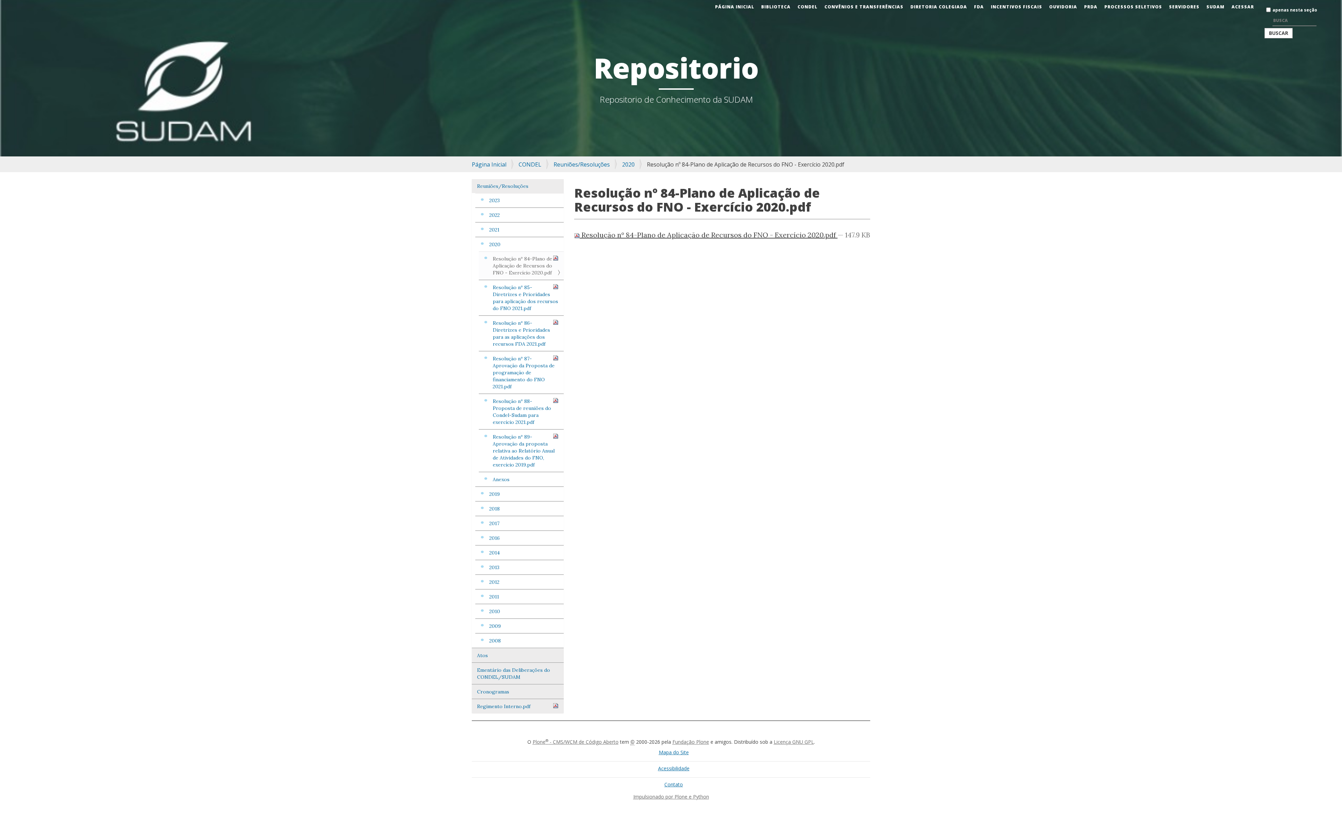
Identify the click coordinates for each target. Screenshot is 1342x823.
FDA (979, 7)
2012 (494, 582)
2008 (495, 641)
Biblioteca (776, 7)
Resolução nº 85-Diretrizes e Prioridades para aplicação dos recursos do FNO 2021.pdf (525, 297)
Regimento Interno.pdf (504, 706)
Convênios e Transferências (863, 7)
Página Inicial (734, 7)
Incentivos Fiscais (1016, 7)
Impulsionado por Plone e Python (671, 796)
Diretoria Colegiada (938, 7)
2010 (494, 611)
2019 (494, 494)
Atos (482, 655)
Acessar (1243, 7)
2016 (494, 538)
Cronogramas (493, 692)
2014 (494, 553)
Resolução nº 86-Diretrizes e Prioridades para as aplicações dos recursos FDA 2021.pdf (521, 333)
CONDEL (807, 7)
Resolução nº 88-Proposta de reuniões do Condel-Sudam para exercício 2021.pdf (522, 411)
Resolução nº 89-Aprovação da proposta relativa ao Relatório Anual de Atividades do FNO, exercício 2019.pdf (524, 451)
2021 (494, 230)
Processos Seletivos (1133, 7)
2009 (495, 626)
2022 (494, 215)
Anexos (501, 479)
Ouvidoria (1063, 7)
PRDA (1090, 7)
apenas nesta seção (1294, 10)
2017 (494, 523)
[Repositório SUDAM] (12, 4)
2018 (494, 509)
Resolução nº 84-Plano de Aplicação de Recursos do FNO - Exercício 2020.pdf (522, 266)
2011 (494, 597)
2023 (494, 200)
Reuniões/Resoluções (582, 164)
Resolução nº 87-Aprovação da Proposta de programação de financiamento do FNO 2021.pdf (524, 372)
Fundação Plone (690, 742)
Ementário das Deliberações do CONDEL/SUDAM (513, 673)
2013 (494, 567)
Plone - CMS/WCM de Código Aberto (576, 742)
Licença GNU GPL (794, 742)
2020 (628, 164)
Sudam (1215, 7)
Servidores (1184, 7)
